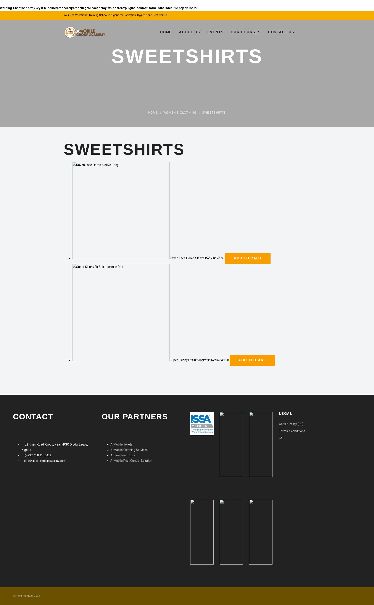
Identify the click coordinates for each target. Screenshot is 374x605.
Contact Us (281, 32)
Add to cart (248, 258)
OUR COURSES (246, 32)
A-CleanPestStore (122, 455)
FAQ (282, 438)
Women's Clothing (180, 112)
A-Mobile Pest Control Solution (131, 460)
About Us (189, 32)
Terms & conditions (292, 431)
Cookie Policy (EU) (291, 424)
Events (215, 32)
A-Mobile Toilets (121, 444)
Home (166, 32)
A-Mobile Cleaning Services (129, 450)
